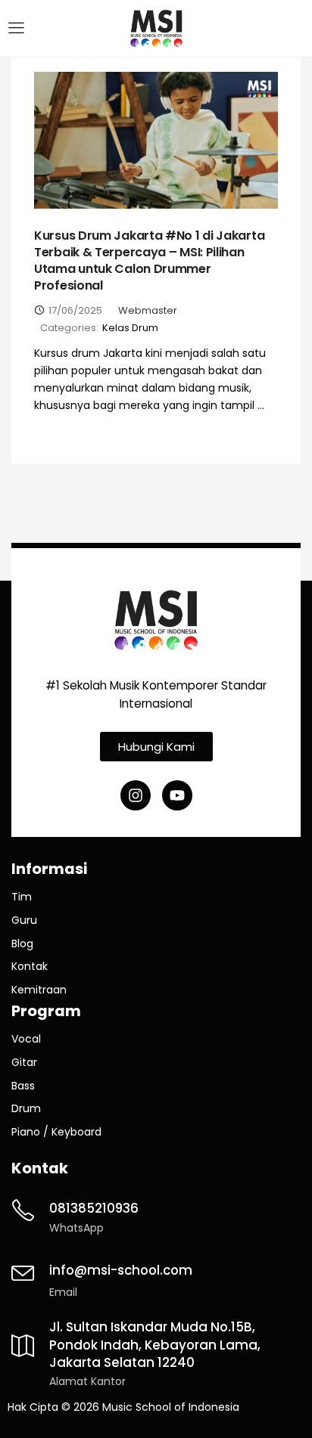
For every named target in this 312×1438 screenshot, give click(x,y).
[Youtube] (177, 795)
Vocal (26, 1038)
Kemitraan (39, 989)
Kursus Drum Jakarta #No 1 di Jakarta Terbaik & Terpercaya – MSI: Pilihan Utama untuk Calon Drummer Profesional (149, 260)
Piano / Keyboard (56, 1131)
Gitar (24, 1062)
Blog (22, 943)
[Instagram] (135, 795)
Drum (26, 1108)
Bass (23, 1085)
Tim (21, 896)
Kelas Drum (130, 328)
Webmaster (147, 310)
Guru (24, 920)
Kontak (29, 966)
